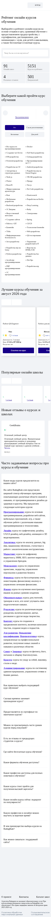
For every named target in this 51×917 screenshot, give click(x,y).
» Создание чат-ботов (13, 153)
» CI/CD (29, 223)
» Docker (29, 147)
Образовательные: (13, 597)
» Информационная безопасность (12, 236)
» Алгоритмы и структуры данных (12, 172)
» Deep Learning (32, 205)
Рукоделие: (9, 609)
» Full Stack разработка (35, 153)
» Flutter (8, 181)
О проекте (6, 897)
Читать (7, 448)
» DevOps (29, 260)
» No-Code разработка (34, 189)
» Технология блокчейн (35, 227)
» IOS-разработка (12, 157)
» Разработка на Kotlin (34, 199)
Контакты (24, 897)
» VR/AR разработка (34, 177)
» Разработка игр (32, 266)
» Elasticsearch (31, 195)
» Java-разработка (12, 241)
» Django (29, 181)
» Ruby (28, 209)
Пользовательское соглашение (40, 913)
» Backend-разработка (14, 205)
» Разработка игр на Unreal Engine (33, 172)
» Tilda (7, 231)
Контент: (8, 621)
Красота (8, 660)
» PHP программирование (12, 267)
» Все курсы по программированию (13, 148)
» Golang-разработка (34, 157)
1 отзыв (9, 400)
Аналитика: (10, 542)
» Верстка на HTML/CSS (31, 249)
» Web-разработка (33, 231)
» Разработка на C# (12, 167)
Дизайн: (8, 530)
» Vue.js (29, 185)
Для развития (11, 633)
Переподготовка (28, 636)
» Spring (29, 219)
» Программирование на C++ (34, 162)
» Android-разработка (34, 167)
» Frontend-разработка (14, 161)
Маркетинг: (10, 554)
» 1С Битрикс (10, 209)
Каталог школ (43, 897)
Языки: (7, 589)
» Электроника (31, 213)
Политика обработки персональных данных (12, 913)
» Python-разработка (13, 254)
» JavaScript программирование (12, 261)
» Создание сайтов (12, 219)
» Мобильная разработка (10, 200)
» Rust (7, 195)
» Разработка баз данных (32, 255)
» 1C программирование (12, 273)
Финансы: (9, 577)
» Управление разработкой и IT (32, 242)
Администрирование (14, 668)
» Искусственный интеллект (12, 214)
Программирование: (14, 512)
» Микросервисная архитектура (12, 190)
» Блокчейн (9, 227)
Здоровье (17, 651)
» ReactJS (8, 185)
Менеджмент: (10, 566)
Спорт (7, 651)
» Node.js (8, 177)
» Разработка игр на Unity (13, 249)
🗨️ (13, 335)
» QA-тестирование (33, 235)
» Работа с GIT (11, 223)
